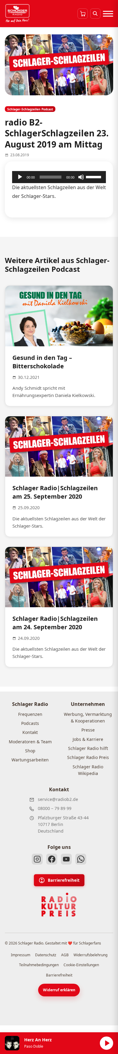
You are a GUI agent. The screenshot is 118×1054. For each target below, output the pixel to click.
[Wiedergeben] (20, 177)
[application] (59, 177)
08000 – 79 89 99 (54, 808)
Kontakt (30, 732)
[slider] (94, 176)
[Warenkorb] (82, 13)
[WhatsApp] (80, 859)
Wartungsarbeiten (30, 760)
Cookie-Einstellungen (81, 964)
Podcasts (30, 723)
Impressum (20, 954)
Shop (30, 751)
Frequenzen (30, 714)
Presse (88, 730)
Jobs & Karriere (88, 739)
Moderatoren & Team (30, 741)
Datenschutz (45, 954)
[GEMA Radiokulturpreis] (59, 904)
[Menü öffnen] (108, 13)
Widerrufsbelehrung (90, 954)
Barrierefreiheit (64, 880)
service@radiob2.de (58, 799)
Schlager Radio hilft (88, 748)
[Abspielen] (106, 1043)
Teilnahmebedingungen (39, 964)
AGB (65, 954)
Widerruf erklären (59, 989)
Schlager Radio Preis (88, 757)
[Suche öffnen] (95, 13)
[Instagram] (37, 859)
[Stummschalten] (81, 177)
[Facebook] (51, 859)
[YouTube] (66, 859)
